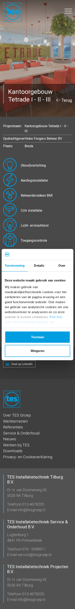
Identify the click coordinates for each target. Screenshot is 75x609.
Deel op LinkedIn (22, 364)
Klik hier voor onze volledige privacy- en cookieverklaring (34, 322)
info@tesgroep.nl (31, 510)
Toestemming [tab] (15, 265)
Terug (66, 100)
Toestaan (37, 337)
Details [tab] (39, 265)
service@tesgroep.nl (34, 554)
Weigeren (37, 351)
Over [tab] (61, 265)
